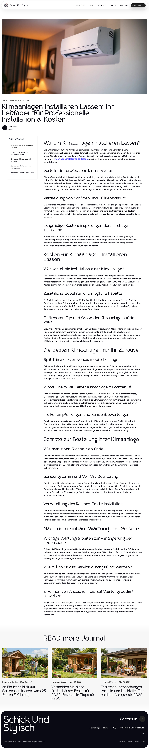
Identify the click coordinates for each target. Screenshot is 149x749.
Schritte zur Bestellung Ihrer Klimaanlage (21, 167)
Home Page (95, 727)
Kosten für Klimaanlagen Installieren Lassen (19, 153)
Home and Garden (9, 100)
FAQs (114, 727)
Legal (143, 742)
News (105, 727)
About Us (122, 742)
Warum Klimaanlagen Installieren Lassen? (22, 146)
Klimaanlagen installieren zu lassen (70, 159)
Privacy (129, 742)
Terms (136, 742)
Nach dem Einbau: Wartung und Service (22, 174)
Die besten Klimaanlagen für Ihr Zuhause (22, 160)
